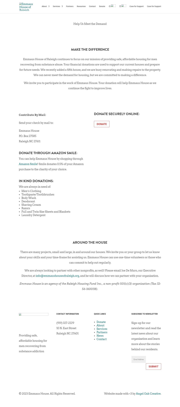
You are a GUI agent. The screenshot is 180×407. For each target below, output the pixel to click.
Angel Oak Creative (148, 393)
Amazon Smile (28, 164)
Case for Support (137, 6)
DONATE (102, 124)
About (44, 6)
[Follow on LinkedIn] (64, 342)
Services (56, 6)
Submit (153, 366)
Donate (102, 6)
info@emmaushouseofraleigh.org (57, 275)
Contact (92, 6)
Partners (69, 6)
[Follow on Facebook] (58, 342)
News (100, 335)
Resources (81, 6)
